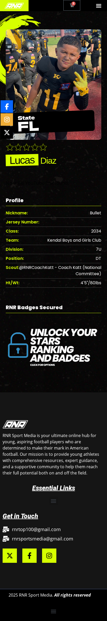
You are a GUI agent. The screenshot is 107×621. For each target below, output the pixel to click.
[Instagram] (49, 556)
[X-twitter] (10, 556)
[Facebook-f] (29, 556)
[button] (99, 5)
